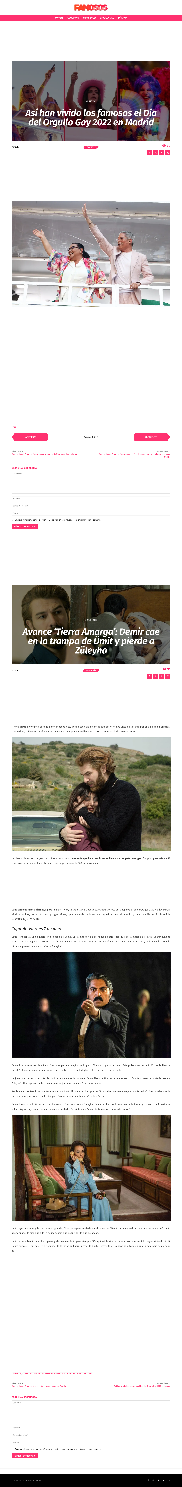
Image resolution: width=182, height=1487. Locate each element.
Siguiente (151, 437)
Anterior (31, 437)
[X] (155, 152)
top (14, 427)
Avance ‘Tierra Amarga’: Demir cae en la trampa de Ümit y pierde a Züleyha (44, 454)
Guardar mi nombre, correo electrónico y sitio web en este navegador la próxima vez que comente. (58, 520)
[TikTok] (158, 1480)
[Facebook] (149, 152)
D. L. (17, 147)
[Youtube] (168, 1480)
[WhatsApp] (167, 152)
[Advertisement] (91, 41)
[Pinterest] (161, 152)
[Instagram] (153, 1480)
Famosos (91, 147)
